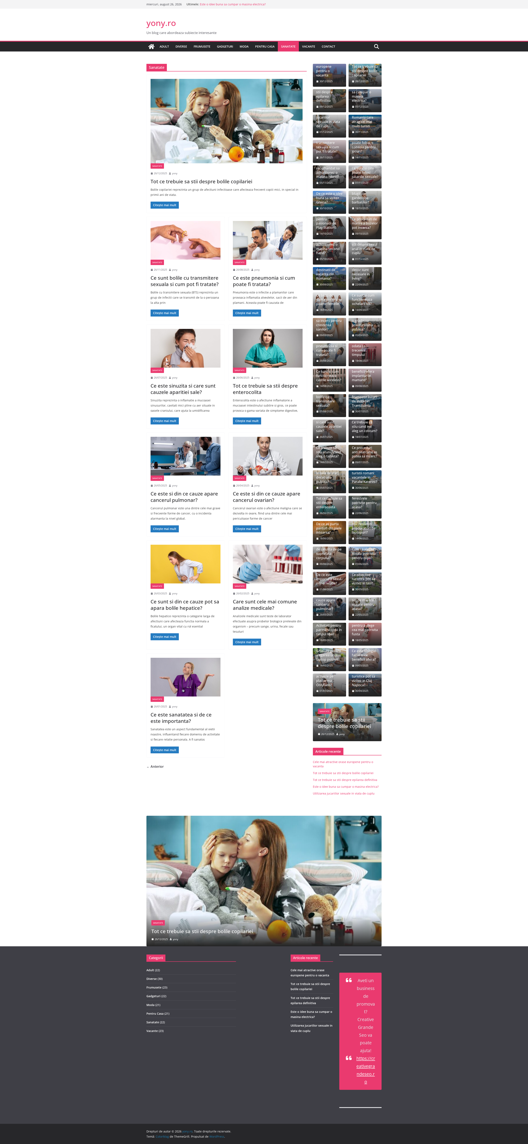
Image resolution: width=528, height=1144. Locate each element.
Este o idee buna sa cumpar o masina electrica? (365, 94)
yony (174, 173)
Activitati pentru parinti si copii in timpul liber (329, 629)
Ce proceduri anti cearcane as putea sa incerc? (364, 452)
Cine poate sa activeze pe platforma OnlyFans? (326, 678)
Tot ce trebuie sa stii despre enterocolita (265, 388)
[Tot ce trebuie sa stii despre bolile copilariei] (227, 121)
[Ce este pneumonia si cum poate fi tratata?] (268, 240)
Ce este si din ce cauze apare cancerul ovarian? (266, 496)
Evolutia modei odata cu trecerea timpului (363, 348)
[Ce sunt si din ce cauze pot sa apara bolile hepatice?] (185, 564)
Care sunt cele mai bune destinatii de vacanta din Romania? (327, 270)
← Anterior (155, 766)
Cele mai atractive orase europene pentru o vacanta (327, 66)
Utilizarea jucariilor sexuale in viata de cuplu (328, 119)
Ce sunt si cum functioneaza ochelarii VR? (363, 299)
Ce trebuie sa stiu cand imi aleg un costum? (364, 426)
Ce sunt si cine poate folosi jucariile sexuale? (365, 172)
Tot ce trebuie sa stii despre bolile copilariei (201, 181)
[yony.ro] (151, 46)
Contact (328, 46)
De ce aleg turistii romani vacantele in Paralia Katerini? (364, 475)
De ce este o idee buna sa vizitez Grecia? (329, 198)
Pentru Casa (265, 46)
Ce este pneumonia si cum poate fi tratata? (264, 280)
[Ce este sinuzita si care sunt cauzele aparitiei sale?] (185, 348)
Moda (244, 46)
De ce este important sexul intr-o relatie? (328, 579)
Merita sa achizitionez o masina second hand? (328, 246)
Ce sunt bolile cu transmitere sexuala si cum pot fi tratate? (185, 280)
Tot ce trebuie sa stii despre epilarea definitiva (232, 4)
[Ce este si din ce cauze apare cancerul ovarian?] (268, 456)
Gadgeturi (225, 46)
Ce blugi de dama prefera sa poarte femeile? (329, 299)
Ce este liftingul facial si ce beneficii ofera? (364, 655)
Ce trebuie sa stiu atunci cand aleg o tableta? (328, 452)
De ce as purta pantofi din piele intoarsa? (329, 528)
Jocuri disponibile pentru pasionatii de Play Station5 (326, 219)
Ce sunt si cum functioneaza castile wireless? (328, 375)
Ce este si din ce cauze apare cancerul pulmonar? (184, 496)
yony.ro (161, 22)
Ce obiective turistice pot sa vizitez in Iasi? (363, 579)
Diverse (181, 46)
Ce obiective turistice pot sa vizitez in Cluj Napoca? (363, 678)
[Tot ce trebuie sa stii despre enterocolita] (268, 348)
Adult (164, 46)
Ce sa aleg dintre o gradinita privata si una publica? (365, 322)
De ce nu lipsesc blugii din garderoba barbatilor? (364, 195)
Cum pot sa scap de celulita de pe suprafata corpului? (329, 551)
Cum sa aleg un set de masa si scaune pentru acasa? (364, 602)
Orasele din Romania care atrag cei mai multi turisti (362, 119)
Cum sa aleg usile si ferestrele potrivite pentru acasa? (364, 498)
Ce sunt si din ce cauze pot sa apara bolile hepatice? (185, 604)
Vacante (308, 46)
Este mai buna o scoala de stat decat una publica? (328, 475)
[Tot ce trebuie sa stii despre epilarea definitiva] (264, 818)
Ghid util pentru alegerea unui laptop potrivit (328, 655)
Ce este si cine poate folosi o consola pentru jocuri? (364, 145)
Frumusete (202, 46)
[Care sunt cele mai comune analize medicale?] (268, 564)
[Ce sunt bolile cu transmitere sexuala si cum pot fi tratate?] (185, 240)
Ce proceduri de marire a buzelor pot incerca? (365, 223)
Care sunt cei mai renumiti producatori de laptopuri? (363, 526)
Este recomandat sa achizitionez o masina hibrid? (328, 170)
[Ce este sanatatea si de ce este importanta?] (185, 677)
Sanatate (288, 46)
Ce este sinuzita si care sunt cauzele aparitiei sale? (183, 388)
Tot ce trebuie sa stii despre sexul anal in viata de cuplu (365, 246)
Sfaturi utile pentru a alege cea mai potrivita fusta (365, 627)
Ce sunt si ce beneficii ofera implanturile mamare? (363, 373)
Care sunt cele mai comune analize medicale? (265, 604)
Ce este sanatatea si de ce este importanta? (181, 717)
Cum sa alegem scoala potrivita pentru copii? (364, 553)
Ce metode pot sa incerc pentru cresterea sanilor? (329, 322)
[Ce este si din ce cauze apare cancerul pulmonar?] (185, 456)
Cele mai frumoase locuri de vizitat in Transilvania (364, 399)
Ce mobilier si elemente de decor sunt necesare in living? (362, 270)
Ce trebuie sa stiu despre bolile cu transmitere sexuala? (326, 397)
